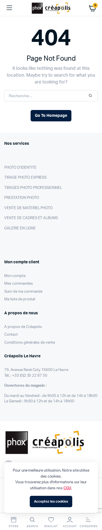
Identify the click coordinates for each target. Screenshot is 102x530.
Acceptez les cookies (51, 501)
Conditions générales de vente (29, 343)
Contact (11, 335)
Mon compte (15, 276)
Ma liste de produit (19, 299)
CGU (67, 488)
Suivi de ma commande (23, 291)
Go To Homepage (51, 116)
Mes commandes (18, 284)
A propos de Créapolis (23, 327)
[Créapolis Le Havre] (51, 8)
